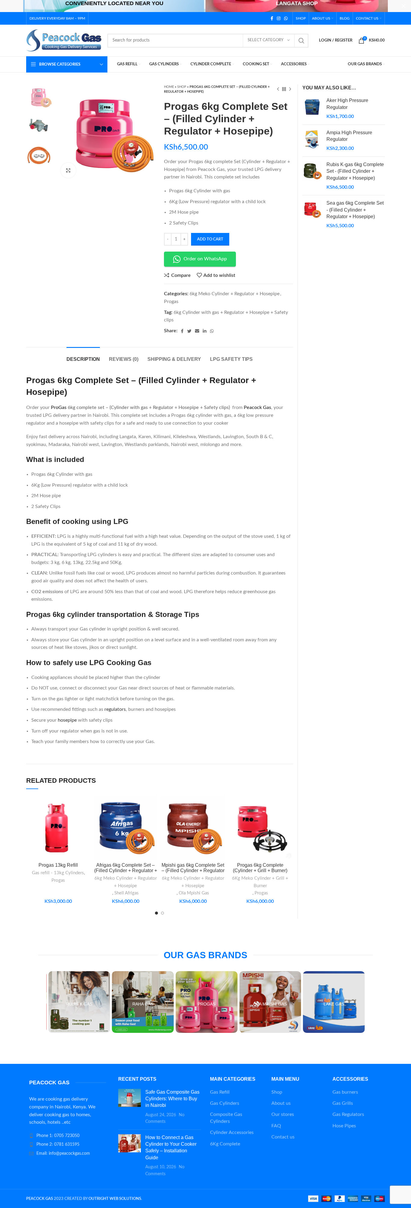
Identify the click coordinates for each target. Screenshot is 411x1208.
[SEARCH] (301, 41)
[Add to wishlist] (86, 832)
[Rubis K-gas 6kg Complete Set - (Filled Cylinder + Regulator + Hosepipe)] (312, 176)
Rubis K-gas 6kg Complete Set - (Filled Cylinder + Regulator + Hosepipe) (355, 171)
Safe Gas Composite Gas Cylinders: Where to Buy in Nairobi (172, 1098)
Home (169, 86)
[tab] (83, 356)
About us (281, 1103)
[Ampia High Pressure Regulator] (312, 140)
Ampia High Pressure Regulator (349, 136)
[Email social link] (197, 331)
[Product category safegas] (289, 1002)
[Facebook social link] (272, 18)
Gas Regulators (348, 1114)
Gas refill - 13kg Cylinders (58, 873)
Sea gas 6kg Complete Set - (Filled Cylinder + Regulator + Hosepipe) (355, 209)
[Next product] (290, 89)
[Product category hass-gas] (98, 1002)
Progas (171, 301)
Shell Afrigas (126, 893)
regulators (115, 709)
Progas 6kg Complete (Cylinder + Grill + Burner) (260, 868)
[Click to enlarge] (68, 170)
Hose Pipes (344, 1125)
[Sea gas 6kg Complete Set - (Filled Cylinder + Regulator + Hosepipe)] (312, 214)
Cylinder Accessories (232, 1132)
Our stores (282, 1114)
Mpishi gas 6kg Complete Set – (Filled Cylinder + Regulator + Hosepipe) (193, 870)
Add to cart (210, 239)
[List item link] (67, 1135)
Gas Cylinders (224, 1103)
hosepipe (67, 720)
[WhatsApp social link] (285, 18)
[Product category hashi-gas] (162, 1002)
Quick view (86, 818)
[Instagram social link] (278, 18)
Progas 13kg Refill (58, 865)
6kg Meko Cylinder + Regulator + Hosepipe (235, 293)
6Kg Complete (225, 1143)
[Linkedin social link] (204, 331)
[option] (39, 97)
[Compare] (86, 805)
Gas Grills (342, 1103)
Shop (181, 86)
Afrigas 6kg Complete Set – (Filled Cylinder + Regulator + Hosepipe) (125, 870)
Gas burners (345, 1092)
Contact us (283, 1137)
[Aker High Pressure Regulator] (312, 108)
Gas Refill (220, 1092)
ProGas (58, 407)
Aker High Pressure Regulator (347, 104)
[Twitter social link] (189, 331)
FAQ (276, 1125)
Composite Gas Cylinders (226, 1117)
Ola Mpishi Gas (194, 893)
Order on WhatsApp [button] (205, 258)
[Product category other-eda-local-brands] (353, 1002)
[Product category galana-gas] (226, 1002)
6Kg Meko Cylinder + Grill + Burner (260, 882)
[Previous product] (278, 89)
